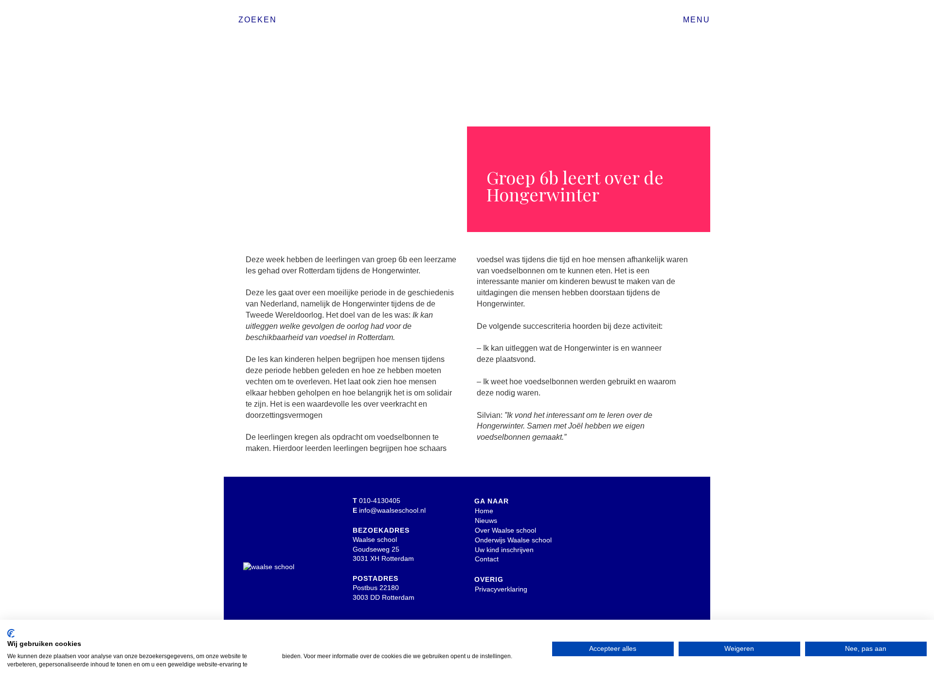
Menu (696, 20)
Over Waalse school (505, 530)
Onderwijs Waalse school (513, 540)
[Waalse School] (467, 23)
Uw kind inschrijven (504, 550)
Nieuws (486, 520)
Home (484, 511)
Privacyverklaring (501, 589)
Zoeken (257, 20)
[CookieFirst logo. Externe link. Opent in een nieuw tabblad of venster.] (11, 633)
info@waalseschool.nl (392, 510)
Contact (487, 559)
